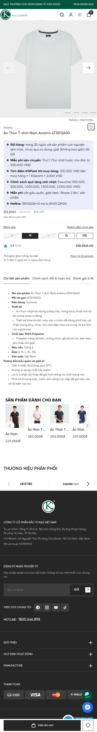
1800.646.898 (29, 620)
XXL (85, 235)
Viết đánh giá (84, 245)
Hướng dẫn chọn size (80, 227)
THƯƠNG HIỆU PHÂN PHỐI (30, 468)
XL (66, 235)
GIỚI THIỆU (10, 642)
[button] (88, 67)
